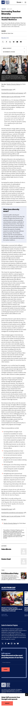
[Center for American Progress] (3, 2)
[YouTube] (8, 643)
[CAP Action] (6, 685)
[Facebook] (5, 643)
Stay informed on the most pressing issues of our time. (12, 655)
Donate (19, 2)
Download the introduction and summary (12, 93)
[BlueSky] (18, 643)
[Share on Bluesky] (13, 41)
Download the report (6, 89)
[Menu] (25, 2)
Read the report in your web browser (11, 96)
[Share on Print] (20, 41)
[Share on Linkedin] (10, 41)
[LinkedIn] (14, 643)
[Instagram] (11, 643)
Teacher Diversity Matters (13, 84)
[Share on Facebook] (6, 41)
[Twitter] (2, 643)
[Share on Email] (17, 41)
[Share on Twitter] (2, 41)
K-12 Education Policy (9, 573)
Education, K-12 (5, 37)
